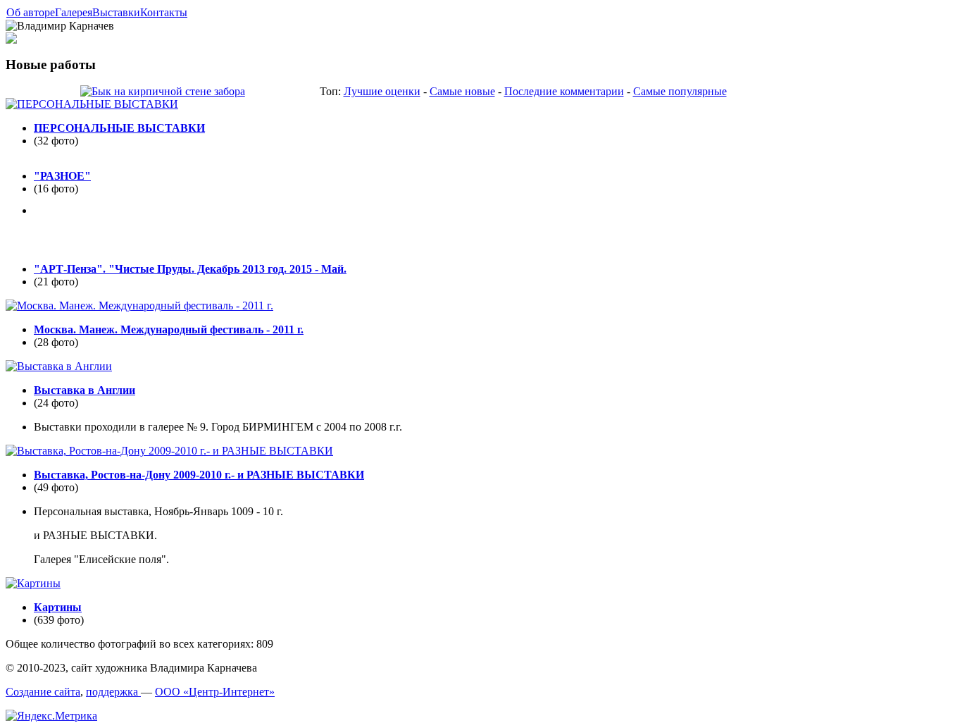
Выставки (116, 12)
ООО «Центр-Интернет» (215, 692)
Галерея (73, 12)
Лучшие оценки (382, 91)
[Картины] (33, 583)
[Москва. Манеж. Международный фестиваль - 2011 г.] (139, 305)
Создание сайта (43, 692)
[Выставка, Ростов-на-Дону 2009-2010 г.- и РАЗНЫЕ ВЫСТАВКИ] (169, 451)
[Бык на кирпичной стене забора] (162, 91)
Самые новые (462, 91)
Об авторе (30, 12)
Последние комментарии (564, 91)
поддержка (113, 692)
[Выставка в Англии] (59, 366)
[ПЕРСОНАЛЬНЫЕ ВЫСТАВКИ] (92, 104)
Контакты (163, 12)
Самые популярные (680, 91)
